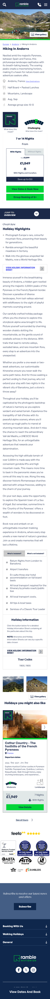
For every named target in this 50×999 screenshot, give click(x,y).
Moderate (11, 787)
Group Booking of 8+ (25, 197)
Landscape (40, 787)
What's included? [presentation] (14, 553)
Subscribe (25, 906)
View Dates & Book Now (25, 189)
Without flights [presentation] (34, 151)
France (10, 753)
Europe (6, 44)
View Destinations (33, 81)
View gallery (41, 34)
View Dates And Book (25, 992)
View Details (25, 807)
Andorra (15, 44)
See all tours (22, 820)
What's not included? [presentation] (35, 553)
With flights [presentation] (15, 152)
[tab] (15, 151)
